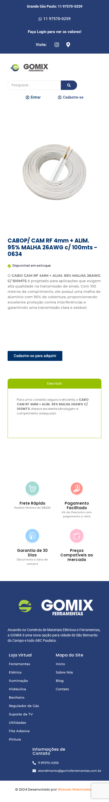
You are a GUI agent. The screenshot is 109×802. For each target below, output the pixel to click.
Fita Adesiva (19, 731)
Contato (62, 689)
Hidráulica (17, 689)
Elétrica (15, 672)
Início (60, 664)
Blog (60, 681)
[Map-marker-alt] (68, 45)
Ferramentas (19, 664)
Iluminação (18, 681)
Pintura (15, 739)
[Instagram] (57, 45)
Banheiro (16, 697)
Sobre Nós (64, 672)
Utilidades (17, 722)
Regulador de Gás (24, 706)
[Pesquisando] (69, 85)
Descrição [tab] (54, 383)
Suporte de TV (21, 714)
